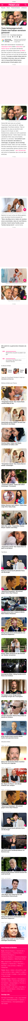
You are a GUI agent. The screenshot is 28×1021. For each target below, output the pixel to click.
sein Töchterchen (21, 150)
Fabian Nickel (5, 48)
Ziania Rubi (19, 46)
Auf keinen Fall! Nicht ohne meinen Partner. (13, 360)
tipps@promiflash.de (7, 379)
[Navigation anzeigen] (2, 5)
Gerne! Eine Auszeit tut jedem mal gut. (16, 353)
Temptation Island (6, 46)
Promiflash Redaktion (16, 35)
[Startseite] (14, 4)
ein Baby (22, 50)
